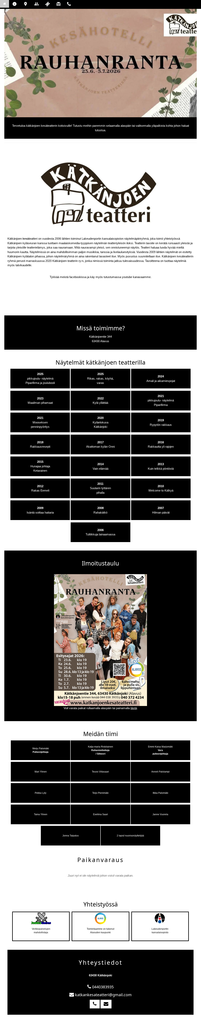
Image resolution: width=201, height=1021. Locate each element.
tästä (134, 708)
